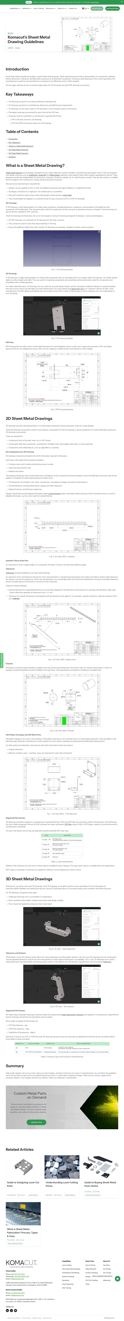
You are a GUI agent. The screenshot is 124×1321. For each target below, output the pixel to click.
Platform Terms (36, 1318)
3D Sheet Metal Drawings (18, 153)
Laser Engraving (67, 1284)
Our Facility (107, 1273)
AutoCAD (42, 175)
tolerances (107, 962)
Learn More (95, 2)
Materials (26, 8)
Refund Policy (47, 1318)
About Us (61, 8)
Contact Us (73, 8)
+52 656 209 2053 (18, 1293)
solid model (67, 195)
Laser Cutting (67, 1265)
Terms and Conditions (14, 1318)
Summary (12, 157)
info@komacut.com (17, 1279)
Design (17, 48)
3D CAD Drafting (92, 1280)
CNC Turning (66, 1288)
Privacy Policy (26, 1318)
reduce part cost (77, 289)
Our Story (106, 1265)
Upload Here (36, 1122)
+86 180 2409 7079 (21, 1276)
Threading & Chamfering (70, 1273)
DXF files (68, 824)
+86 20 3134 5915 (18, 1274)
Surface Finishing (68, 1276)
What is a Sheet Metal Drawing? (21, 146)
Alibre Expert (55, 175)
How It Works (38, 8)
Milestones (107, 1280)
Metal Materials (91, 1269)
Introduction (13, 139)
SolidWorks (33, 175)
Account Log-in (97, 8)
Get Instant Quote (112, 8)
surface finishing (54, 493)
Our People (107, 1269)
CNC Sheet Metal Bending (71, 1269)
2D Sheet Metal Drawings (18, 150)
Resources (50, 8)
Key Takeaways (14, 142)
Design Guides (91, 1276)
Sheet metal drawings (14, 173)
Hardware (65, 1280)
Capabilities (14, 8)
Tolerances (10, 573)
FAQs (87, 1284)
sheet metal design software (72, 1015)
